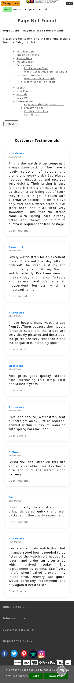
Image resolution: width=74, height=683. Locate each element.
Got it (36, 676)
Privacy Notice (34, 107)
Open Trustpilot (19, 230)
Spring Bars (24, 58)
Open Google (17, 349)
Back (7, 9)
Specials (22, 94)
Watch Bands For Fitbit (39, 81)
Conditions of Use (36, 111)
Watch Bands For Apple (39, 78)
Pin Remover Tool (36, 68)
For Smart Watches (29, 75)
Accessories (24, 65)
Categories (10, 3)
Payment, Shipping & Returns (44, 104)
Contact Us (31, 114)
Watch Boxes (25, 61)
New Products (26, 91)
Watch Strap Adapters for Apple (45, 71)
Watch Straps (26, 51)
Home (41, 6)
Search (21, 87)
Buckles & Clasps (28, 55)
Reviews (22, 97)
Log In (54, 6)
